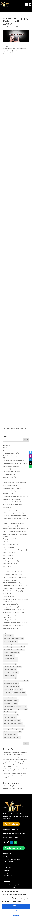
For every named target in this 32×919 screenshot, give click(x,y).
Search (26, 743)
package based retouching (11, 672)
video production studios (10, 607)
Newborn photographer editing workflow (14, 528)
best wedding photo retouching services (14, 463)
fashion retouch (8, 649)
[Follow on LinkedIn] (11, 842)
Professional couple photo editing (12, 574)
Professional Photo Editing (11, 700)
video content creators (9, 604)
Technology (6, 593)
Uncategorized (7, 596)
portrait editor (18, 689)
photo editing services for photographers (14, 550)
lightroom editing (9, 655)
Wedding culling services (11, 714)
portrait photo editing (19, 692)
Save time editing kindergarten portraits (14, 585)
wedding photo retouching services (13, 620)
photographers (7, 558)
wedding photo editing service (12, 720)
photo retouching (23, 681)
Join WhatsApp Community (14, 848)
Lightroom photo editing (10, 510)
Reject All (16, 915)
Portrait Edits (8, 692)
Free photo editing (8, 491)
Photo (21, 27)
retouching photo (9, 709)
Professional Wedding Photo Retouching (15, 706)
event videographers (9, 485)
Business (5, 469)
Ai (3, 450)
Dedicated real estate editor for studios (14, 482)
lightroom (6, 507)
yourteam (7, 27)
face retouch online (19, 647)
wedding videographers (9, 628)
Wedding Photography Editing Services (14, 622)
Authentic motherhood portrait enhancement (16, 456)
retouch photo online (21, 709)
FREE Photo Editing (11, 824)
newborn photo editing (9, 526)
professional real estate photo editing (13, 577)
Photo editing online (8, 547)
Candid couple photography (11, 471)
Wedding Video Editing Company (12, 625)
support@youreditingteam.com (17, 833)
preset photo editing (20, 695)
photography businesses (10, 561)
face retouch (8, 647)
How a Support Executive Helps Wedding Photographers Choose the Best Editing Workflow (14, 776)
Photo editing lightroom (9, 544)
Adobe (5, 447)
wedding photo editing (10, 717)
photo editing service (10, 678)
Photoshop (6, 566)
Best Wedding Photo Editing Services (14, 638)
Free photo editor (8, 493)
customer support (8, 480)
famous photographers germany (12, 488)
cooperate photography (9, 474)
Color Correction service (10, 641)
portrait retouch (8, 695)
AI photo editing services (10, 453)
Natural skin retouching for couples (13, 523)
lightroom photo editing (10, 661)
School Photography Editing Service (13, 588)
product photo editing (10, 697)
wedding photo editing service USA (13, 612)
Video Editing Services (10, 712)
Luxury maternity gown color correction (14, 515)
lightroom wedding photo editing (12, 513)
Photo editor (6, 555)
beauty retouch (8, 635)
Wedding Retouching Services (12, 731)
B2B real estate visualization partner (13, 460)
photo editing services (10, 681)
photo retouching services (11, 686)
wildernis (5, 786)
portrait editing (7, 569)
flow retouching (19, 649)
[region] (16, 904)
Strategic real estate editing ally (12, 591)
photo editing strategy (9, 552)
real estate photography (10, 580)
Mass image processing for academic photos (15, 518)
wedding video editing (10, 734)
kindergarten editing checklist (11, 502)
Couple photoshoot (8, 477)
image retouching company (11, 652)
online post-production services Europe (14, 531)
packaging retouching (10, 675)
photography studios (9, 563)
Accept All (16, 905)
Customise (16, 910)
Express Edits (23, 644)
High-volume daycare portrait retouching (14, 496)
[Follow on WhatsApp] (15, 842)
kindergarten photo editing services (13, 504)
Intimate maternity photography (12, 499)
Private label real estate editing (12, 572)
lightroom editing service (11, 658)
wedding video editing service (12, 737)
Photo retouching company (11, 683)
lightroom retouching (10, 664)
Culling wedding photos (10, 644)
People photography (9, 539)
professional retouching (10, 703)
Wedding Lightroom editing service (12, 609)
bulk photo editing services (10, 466)
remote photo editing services (11, 582)
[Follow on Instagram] (8, 842)
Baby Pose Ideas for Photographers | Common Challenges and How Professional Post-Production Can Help (15, 764)
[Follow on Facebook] (4, 842)
